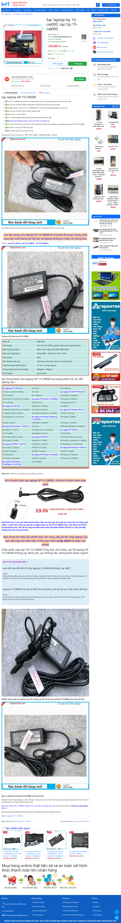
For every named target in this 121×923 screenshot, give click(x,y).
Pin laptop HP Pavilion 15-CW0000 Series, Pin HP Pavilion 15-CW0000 (12, 853)
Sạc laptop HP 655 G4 (40, 437)
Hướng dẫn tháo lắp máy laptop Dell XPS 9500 (108, 239)
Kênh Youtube (102, 47)
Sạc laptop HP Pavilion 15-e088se (44, 399)
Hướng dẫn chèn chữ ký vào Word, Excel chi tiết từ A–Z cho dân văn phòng (109, 221)
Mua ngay (78, 64)
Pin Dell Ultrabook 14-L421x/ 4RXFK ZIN (98, 124)
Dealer (93, 10)
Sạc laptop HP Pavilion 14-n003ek (45, 455)
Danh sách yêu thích (39, 911)
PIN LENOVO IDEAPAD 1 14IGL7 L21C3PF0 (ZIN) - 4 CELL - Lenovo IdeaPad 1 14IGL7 (113, 201)
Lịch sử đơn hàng (38, 906)
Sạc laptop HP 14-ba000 (23, 821)
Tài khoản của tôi (38, 902)
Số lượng (51, 58)
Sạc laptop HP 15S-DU (68, 430)
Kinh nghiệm (80, 10)
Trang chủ (7, 14)
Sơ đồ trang (97, 911)
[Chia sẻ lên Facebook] (71, 68)
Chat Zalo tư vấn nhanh (105, 38)
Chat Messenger (103, 43)
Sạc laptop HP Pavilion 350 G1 (72, 410)
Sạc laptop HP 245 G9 (11, 406)
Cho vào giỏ (58, 64)
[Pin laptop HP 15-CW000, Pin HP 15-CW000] (78, 840)
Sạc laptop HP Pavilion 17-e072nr (16, 426)
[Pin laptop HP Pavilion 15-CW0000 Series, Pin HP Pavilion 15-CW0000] (12, 840)
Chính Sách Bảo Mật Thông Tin (73, 915)
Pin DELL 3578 (113, 146)
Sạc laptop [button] (27, 10)
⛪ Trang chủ (7, 10)
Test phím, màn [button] (102, 10)
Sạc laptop (16, 14)
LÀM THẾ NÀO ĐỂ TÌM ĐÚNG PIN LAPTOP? (109, 247)
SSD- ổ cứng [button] (53, 10)
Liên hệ (113, 10)
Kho (88, 10)
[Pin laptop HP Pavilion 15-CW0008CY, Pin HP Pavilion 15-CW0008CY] (56, 840)
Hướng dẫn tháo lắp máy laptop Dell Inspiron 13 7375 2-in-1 (109, 231)
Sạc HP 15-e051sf (14, 243)
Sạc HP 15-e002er (28, 243)
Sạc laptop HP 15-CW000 (13, 816)
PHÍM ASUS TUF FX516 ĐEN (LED (98, 198)
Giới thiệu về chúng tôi (71, 902)
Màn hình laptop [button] (67, 10)
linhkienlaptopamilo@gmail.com (15, 915)
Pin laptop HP (27, 14)
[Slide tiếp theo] (116, 106)
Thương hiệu (97, 915)
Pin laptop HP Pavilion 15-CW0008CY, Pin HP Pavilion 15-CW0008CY (55, 853)
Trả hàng (96, 906)
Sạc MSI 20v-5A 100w (114, 123)
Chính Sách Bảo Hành (70, 911)
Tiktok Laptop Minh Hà (105, 52)
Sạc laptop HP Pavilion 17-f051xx (73, 447)
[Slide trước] (113, 106)
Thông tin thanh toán (70, 906)
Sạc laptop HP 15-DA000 (80, 821)
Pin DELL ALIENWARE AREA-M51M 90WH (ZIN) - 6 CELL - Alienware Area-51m (98, 172)
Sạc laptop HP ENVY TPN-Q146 (72, 392)
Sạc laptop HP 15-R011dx (12, 388)
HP (58, 34)
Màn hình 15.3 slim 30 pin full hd (113, 171)
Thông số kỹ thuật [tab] (29, 93)
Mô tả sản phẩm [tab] (11, 93)
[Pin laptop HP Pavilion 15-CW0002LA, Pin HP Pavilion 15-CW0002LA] (34, 840)
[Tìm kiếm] (98, 5)
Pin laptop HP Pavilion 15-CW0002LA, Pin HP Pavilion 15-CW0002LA (33, 853)
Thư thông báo (37, 915)
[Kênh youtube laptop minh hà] (103, 264)
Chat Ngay (80, 79)
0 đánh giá (65, 68)
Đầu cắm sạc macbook (99, 147)
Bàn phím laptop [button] (40, 10)
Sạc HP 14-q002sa (42, 243)
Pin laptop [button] (17, 10)
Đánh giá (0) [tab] (45, 93)
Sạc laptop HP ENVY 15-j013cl (14, 444)
